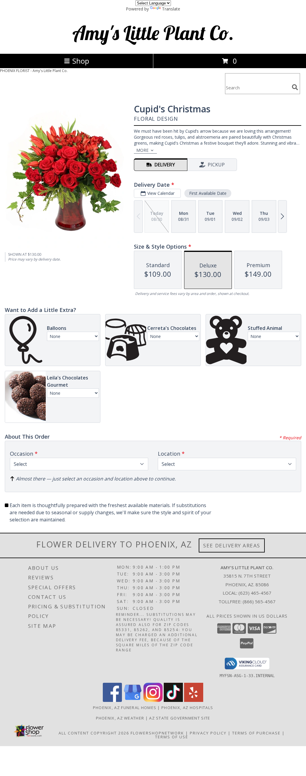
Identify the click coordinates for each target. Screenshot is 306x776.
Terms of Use (171, 737)
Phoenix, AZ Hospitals (187, 707)
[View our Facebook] (112, 700)
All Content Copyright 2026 (94, 733)
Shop (80, 61)
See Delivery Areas (231, 545)
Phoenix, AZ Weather (120, 718)
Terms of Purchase (256, 733)
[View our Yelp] (193, 700)
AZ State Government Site (179, 718)
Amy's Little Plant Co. (153, 33)
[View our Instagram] (153, 700)
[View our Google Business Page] (132, 700)
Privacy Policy (208, 733)
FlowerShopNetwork (157, 733)
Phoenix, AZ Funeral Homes (125, 707)
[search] (295, 87)
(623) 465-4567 (254, 593)
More (142, 150)
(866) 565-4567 (259, 601)
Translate (171, 9)
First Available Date (208, 193)
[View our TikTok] (173, 700)
